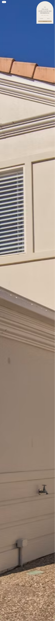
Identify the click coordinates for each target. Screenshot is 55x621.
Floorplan (41, 18)
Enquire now (45, 21)
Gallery (48, 18)
